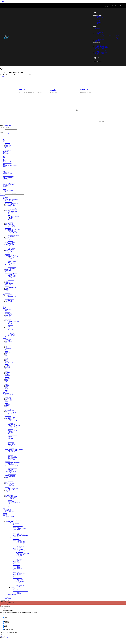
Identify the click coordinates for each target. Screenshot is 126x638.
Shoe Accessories (8, 301)
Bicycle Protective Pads (18, 593)
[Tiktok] (44, 111)
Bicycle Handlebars (17, 563)
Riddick (7, 377)
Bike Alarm (10, 222)
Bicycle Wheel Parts (17, 578)
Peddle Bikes (8, 372)
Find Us (22, 90)
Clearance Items (6, 153)
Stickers (7, 289)
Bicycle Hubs (18, 580)
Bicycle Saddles (16, 567)
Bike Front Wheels (9, 394)
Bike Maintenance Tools (8, 161)
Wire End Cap (13, 258)
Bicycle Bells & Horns (18, 526)
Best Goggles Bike (12, 231)
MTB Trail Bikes (11, 335)
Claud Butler (8, 348)
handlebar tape (11, 249)
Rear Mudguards (11, 268)
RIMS (6, 401)
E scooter (4, 507)
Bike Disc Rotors (11, 451)
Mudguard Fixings (12, 267)
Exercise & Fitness (9, 518)
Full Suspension (11, 333)
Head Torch (10, 212)
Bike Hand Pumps (11, 275)
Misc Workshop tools (12, 435)
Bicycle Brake (16, 539)
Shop (4, 140)
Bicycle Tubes (16, 576)
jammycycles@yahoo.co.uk (85, 92)
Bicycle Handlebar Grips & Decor (20, 530)
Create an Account (7, 125)
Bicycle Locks (16, 531)
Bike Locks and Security (10, 221)
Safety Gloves (8, 598)
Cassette (12, 448)
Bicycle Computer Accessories (19, 528)
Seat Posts (7, 286)
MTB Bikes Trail (11, 334)
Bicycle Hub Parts (19, 579)
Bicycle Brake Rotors (20, 545)
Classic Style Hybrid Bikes (13, 321)
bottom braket (8, 228)
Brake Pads (10, 455)
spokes (11, 217)
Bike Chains (10, 469)
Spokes (9, 504)
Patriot (6, 371)
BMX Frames (11, 478)
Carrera (6, 346)
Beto (6, 342)
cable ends (7, 461)
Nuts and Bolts (8, 490)
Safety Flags (7, 282)
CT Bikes (2, 1)
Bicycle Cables (16, 548)
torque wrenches (11, 443)
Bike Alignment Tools (12, 420)
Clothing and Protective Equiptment (12, 229)
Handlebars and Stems (10, 483)
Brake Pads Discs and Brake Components (14, 449)
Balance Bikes (8, 310)
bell (3, 306)
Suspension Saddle (12, 287)
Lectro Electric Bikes (9, 362)
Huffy (6, 358)
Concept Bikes (11, 329)
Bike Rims (10, 500)
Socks (11, 297)
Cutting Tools (11, 431)
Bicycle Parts (13, 537)
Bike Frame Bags (11, 225)
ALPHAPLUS (8, 339)
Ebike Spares (8, 238)
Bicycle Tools (16, 536)
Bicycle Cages (16, 527)
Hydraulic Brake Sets (12, 457)
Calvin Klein (8, 345)
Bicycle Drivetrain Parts (18, 549)
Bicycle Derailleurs (20, 558)
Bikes (4, 141)
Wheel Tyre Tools (11, 444)
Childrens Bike (8, 150)
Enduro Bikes (11, 332)
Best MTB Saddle (11, 417)
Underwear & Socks (12, 296)
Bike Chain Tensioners (12, 468)
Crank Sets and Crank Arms (11, 471)
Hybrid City (10, 323)
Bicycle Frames (16, 562)
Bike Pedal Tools (11, 426)
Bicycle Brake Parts (17, 540)
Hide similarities (7, 608)
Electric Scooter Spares (10, 242)
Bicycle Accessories (14, 523)
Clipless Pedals (11, 413)
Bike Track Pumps (12, 276)
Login (2, 132)
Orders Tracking (6, 180)
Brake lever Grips (11, 248)
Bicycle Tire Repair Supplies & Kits (20, 535)
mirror (9, 215)
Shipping (4, 189)
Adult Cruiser (8, 149)
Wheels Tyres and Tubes (8, 190)
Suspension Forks (11, 476)
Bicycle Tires (16, 575)
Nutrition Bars (8, 510)
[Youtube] (120, 6)
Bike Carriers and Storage (10, 205)
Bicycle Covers (8, 202)
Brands (4, 152)
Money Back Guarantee (8, 177)
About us (4, 160)
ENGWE (7, 353)
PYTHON (7, 375)
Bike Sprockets (11, 464)
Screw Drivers (11, 439)
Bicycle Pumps (16, 533)
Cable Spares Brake (12, 456)
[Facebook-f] (110, 6)
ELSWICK (7, 352)
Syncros (7, 385)
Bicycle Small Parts (17, 571)
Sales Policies (5, 186)
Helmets (4, 174)
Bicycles (12, 587)
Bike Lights (7, 210)
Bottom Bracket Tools (12, 427)
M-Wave (7, 365)
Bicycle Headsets (16, 565)
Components (5, 407)
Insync (6, 359)
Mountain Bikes (8, 147)
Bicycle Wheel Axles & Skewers (22, 584)
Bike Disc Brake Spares (13, 450)
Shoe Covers (10, 302)
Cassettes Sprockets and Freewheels (12, 462)
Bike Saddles (8, 416)
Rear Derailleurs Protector (13, 235)
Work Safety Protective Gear (9, 597)
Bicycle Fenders (16, 529)
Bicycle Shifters (19, 560)
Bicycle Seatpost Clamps (18, 568)
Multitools (10, 436)
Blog (4, 156)
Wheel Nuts (10, 243)
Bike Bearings (8, 409)
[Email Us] (82, 85)
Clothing (7, 295)
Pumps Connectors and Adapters (14, 278)
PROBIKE (7, 374)
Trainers (7, 291)
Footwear (5, 154)
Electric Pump (11, 277)
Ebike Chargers (11, 239)
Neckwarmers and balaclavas (14, 234)
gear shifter (7, 482)
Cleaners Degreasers (12, 261)
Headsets (7, 487)
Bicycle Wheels (16, 586)
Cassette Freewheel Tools (13, 430)
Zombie (6, 391)
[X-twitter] (112, 6)
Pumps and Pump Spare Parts (9, 183)
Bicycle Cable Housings (18, 547)
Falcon (6, 355)
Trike (6, 406)
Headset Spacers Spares (13, 488)
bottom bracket (11, 501)
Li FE (6, 364)
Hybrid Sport (10, 325)
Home (4, 139)
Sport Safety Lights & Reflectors (14, 520)
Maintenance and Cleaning (8, 176)
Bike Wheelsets (8, 396)
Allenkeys (10, 419)
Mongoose (7, 366)
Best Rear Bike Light (12, 211)
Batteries (4, 303)
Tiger (9, 326)
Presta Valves (8, 270)
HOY (6, 356)
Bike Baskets (10, 206)
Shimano (7, 381)
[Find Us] (20, 85)
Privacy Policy (6, 181)
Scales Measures (11, 438)
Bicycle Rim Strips (20, 581)
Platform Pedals (11, 414)
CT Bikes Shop (6, 172)
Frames (6, 477)
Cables (4, 392)
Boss (9, 328)
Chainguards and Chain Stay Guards (12, 465)
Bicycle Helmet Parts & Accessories (20, 591)
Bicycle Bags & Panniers (18, 524)
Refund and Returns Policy (8, 184)
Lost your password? (4, 133)
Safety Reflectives (9, 283)
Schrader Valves (8, 284)
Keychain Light (11, 213)
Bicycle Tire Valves (17, 574)
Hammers (10, 433)
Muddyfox (7, 367)
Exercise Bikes (8, 316)
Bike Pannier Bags (9, 224)
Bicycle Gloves (16, 589)
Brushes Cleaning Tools (13, 260)
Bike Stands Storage (12, 208)
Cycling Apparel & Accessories (16, 588)
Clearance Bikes (8, 398)
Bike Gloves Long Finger (13, 232)
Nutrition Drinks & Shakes (10, 511)
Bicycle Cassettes (19, 552)
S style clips (7, 281)
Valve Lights (10, 219)
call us (53, 90)
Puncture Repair (11, 263)
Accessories (5, 151)
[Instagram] (115, 6)
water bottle (7, 293)
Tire (11, 445)
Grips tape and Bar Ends (10, 244)
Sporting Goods (6, 517)
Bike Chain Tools (11, 423)
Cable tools (10, 429)
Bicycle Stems (16, 572)
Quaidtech (106, 121)
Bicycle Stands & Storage (18, 534)
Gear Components (9, 479)
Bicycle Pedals (19, 559)
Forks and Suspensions (7, 173)
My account (5, 179)
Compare (4, 170)
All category (5, 197)
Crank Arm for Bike (12, 474)
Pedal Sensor (10, 241)
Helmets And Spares (9, 250)
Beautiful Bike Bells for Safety (11, 199)
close (7, 637)
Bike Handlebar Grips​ (12, 247)
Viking (6, 390)
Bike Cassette (11, 463)
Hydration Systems (12, 594)
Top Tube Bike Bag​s (12, 226)
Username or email (4, 127)
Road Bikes (7, 144)
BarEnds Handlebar (12, 245)
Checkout (5, 168)
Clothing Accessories (9, 299)
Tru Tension (7, 388)
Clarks (6, 347)
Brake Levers (10, 453)
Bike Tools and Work (7, 163)
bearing (12, 257)
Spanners (10, 440)
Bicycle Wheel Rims (20, 585)
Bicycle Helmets (16, 592)
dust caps (7, 237)
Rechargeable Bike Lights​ (13, 216)
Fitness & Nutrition (7, 509)
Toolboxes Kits (11, 442)
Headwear (10, 300)
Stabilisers (7, 288)
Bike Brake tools (11, 422)
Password (2, 130)
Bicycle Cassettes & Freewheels (22, 553)
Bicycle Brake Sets (20, 546)
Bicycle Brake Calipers (20, 541)
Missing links (10, 470)
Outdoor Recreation (9, 521)
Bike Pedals (7, 411)
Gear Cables (10, 481)
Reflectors (10, 218)
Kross (6, 361)
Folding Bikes (8, 145)
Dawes (6, 351)
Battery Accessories (7, 304)
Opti (6, 368)
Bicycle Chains (19, 555)
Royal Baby (7, 378)
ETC (6, 354)
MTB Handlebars (11, 485)
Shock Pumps (11, 280)
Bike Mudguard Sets (9, 223)
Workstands (10, 446)
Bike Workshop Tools (9, 418)
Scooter (6, 403)
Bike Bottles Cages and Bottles (11, 203)
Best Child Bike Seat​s (9, 200)
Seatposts (10, 494)
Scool (6, 380)
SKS (6, 383)
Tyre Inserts (10, 505)
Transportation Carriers (12, 209)
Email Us (84, 90)
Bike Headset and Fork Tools (14, 425)
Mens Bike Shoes (9, 399)
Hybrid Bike (7, 146)
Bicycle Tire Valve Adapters (19, 573)
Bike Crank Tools (11, 424)
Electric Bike (8, 315)
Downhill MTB (11, 330)
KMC (6, 360)
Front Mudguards (11, 265)
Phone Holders (8, 269)
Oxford (6, 370)
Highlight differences (8, 610)
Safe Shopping (6, 185)
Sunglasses (7, 404)
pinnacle (7, 373)
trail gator (7, 290)
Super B (7, 384)
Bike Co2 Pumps (11, 274)
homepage (2, 76)
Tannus (6, 386)
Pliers (9, 437)
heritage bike (5, 514)
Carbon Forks (8, 397)
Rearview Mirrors (11, 236)
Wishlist (4, 191)
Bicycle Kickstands (17, 566)
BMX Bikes (7, 143)
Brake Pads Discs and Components (10, 165)
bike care (4, 307)
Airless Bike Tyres (12, 497)
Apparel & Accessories (7, 294)
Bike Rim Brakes (11, 452)
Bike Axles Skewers (12, 498)
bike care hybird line (9, 204)
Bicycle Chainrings (20, 554)
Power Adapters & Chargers (8, 516)
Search (4, 187)
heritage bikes (8, 319)
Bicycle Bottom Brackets (21, 550)
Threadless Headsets (12, 489)
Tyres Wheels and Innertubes (11, 496)
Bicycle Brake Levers (20, 542)
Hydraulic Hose (11, 458)
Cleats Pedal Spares (12, 412)
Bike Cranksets (11, 472)
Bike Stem (10, 484)
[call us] (51, 85)
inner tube (7, 252)
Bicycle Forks (16, 561)
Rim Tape (10, 503)
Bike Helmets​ (11, 251)
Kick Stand (7, 254)
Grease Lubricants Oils (12, 262)
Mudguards (5, 178)
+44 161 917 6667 (53, 92)
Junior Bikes (10, 314)
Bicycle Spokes (19, 582)
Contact (4, 157)
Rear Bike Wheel (8, 400)
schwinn (7, 379)
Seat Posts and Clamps (10, 491)
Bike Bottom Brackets (9, 410)
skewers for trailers (9, 495)
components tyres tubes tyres (14, 502)
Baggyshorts (10, 230)
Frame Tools (10, 432)
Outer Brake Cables (12, 459)
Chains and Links (9, 466)
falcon (9, 340)
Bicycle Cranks (19, 556)
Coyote (9, 322)
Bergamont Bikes (8, 341)
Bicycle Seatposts (16, 569)
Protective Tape (8, 271)
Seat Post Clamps (11, 492)
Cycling (9, 522)
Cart (3, 167)
